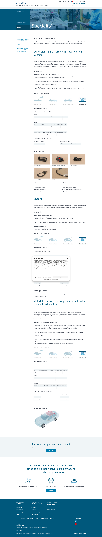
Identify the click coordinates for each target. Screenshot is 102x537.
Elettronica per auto (51, 504)
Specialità (19, 27)
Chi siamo (33, 5)
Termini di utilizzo (22, 533)
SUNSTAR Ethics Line (48, 533)
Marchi (28, 5)
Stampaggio (33, 507)
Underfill (18, 44)
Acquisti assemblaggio (21, 22)
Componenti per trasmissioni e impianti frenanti (37, 504)
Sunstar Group (82, 1)
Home (17, 8)
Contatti (46, 5)
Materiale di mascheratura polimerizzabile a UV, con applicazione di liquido (22, 50)
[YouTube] (72, 1)
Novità (59, 1)
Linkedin (79, 521)
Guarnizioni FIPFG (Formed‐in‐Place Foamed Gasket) (23, 40)
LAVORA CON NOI (65, 1)
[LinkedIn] (71, 1)
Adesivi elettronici (52, 502)
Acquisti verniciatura (21, 17)
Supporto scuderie (34, 514)
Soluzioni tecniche (19, 5)
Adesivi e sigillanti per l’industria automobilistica (27, 8)
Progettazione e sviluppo (36, 512)
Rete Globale (40, 5)
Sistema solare (50, 506)
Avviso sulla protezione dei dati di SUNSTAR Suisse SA (35, 533)
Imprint (17, 533)
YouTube (79, 524)
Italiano (76, 1)
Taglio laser (33, 509)
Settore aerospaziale (51, 509)
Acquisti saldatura (20, 11)
